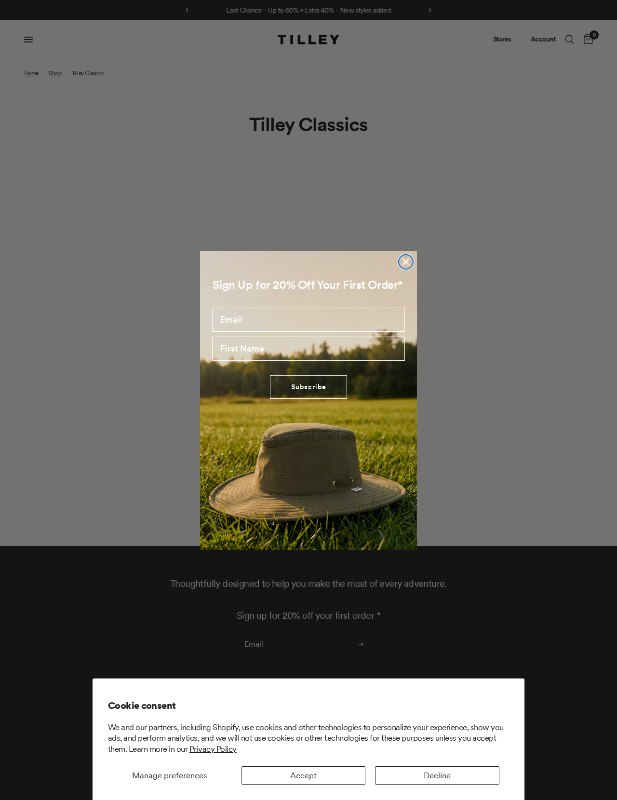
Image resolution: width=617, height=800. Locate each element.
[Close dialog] (406, 262)
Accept (303, 775)
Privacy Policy (213, 749)
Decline (437, 775)
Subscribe (308, 387)
